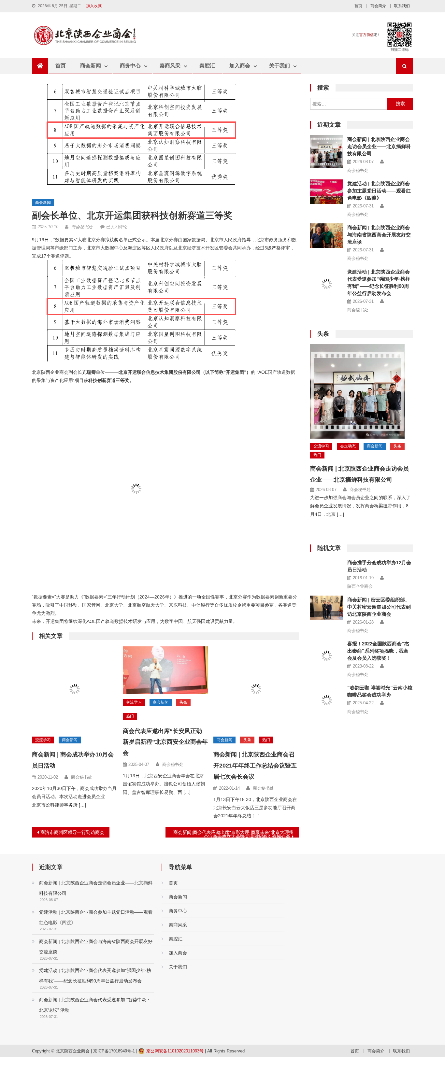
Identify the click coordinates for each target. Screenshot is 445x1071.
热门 (130, 716)
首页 (358, 6)
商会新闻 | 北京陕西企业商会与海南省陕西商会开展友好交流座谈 (379, 235)
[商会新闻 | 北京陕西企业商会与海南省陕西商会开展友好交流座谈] (326, 235)
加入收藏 (94, 6)
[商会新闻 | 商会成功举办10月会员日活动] (74, 689)
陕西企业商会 (360, 586)
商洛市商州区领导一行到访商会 (72, 832)
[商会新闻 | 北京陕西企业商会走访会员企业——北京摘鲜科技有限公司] (326, 151)
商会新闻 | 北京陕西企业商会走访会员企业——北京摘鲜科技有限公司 (379, 146)
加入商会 (239, 65)
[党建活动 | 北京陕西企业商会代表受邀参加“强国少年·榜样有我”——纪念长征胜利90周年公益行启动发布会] (326, 284)
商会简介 (378, 6)
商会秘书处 (82, 226)
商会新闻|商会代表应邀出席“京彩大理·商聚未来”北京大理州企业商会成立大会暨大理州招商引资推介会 (233, 834)
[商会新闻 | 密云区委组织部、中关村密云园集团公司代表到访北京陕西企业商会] (326, 608)
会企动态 (348, 446)
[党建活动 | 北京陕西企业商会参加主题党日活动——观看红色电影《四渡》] (326, 191)
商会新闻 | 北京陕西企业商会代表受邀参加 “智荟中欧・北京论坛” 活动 (95, 1005)
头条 (183, 702)
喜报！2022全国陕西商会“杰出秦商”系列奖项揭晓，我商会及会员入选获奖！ (378, 651)
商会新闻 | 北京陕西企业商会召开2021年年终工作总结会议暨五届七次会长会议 (255, 765)
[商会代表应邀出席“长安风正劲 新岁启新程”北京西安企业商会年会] (165, 670)
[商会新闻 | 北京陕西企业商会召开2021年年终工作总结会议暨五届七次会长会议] (256, 689)
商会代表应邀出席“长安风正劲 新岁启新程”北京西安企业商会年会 (165, 742)
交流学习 (43, 740)
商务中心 (130, 65)
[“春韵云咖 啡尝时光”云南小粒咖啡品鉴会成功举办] (326, 699)
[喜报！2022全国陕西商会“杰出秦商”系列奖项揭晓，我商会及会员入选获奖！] (326, 648)
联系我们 (402, 6)
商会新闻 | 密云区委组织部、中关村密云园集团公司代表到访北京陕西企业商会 (379, 607)
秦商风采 (170, 65)
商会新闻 (90, 65)
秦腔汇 (207, 65)
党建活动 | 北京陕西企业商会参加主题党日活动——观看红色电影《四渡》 (379, 191)
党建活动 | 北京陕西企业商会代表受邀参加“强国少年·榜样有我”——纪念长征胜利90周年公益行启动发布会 (95, 975)
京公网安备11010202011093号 (175, 1051)
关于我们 (279, 65)
